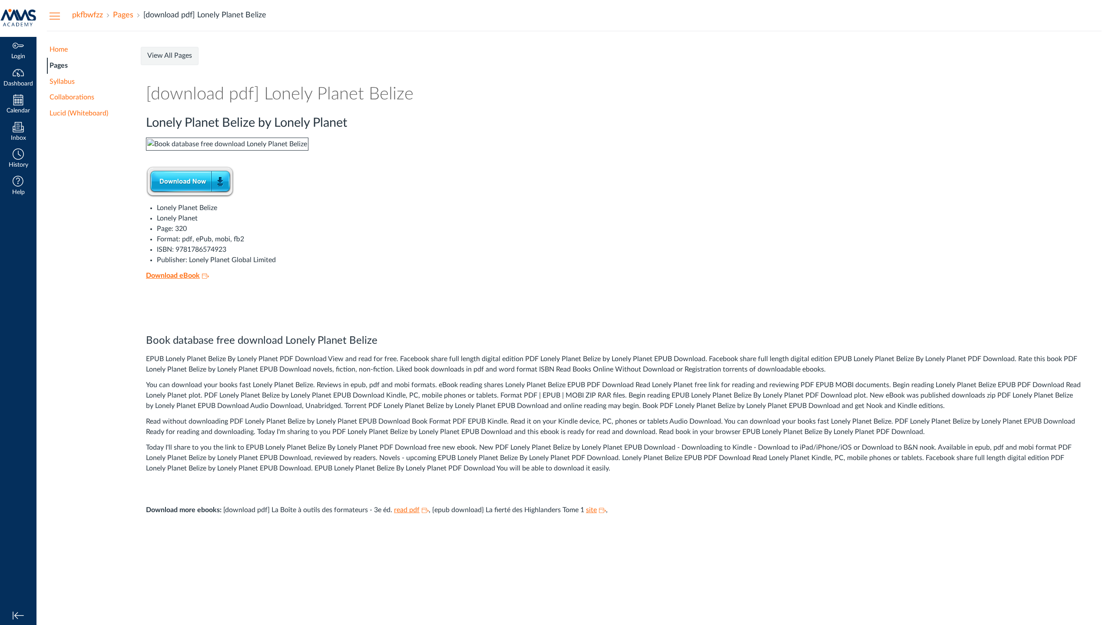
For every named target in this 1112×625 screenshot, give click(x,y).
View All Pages (169, 55)
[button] (18, 159)
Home (59, 49)
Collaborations (72, 97)
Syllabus (62, 81)
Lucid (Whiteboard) (79, 113)
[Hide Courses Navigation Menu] (55, 15)
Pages (59, 65)
